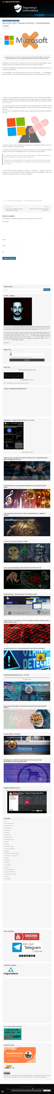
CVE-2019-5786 (7, 102)
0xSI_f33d (26, 335)
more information (38, 1090)
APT (6, 821)
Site (3, 251)
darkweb (7, 832)
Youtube (35, 1089)
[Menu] (3, 1)
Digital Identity (8, 837)
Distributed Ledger (9, 839)
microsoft (27, 200)
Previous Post (14, 208)
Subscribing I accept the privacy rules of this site (22, 357)
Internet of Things (9, 846)
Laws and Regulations (10, 848)
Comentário (5, 221)
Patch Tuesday (33, 200)
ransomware (8, 864)
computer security (7, 20)
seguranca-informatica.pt (43, 329)
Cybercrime (7, 830)
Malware (7, 851)
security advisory (30, 157)
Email (4, 245)
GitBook (33, 336)
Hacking (7, 844)
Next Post (38, 208)
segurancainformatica (10, 871)
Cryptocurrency (8, 825)
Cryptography (8, 828)
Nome (4, 239)
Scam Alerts (28, 1089)
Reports (7, 867)
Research (8, 1089)
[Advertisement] (27, 86)
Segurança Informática (12, 2)
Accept (46, 1090)
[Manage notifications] (2, 1091)
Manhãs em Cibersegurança (11, 855)
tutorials (7, 876)
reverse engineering (9, 869)
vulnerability (16, 20)
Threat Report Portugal (10, 874)
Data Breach (8, 835)
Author (46, 1089)
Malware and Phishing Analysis (12, 853)
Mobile (6, 858)
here (10, 342)
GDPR (6, 841)
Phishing (7, 862)
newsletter (7, 860)
